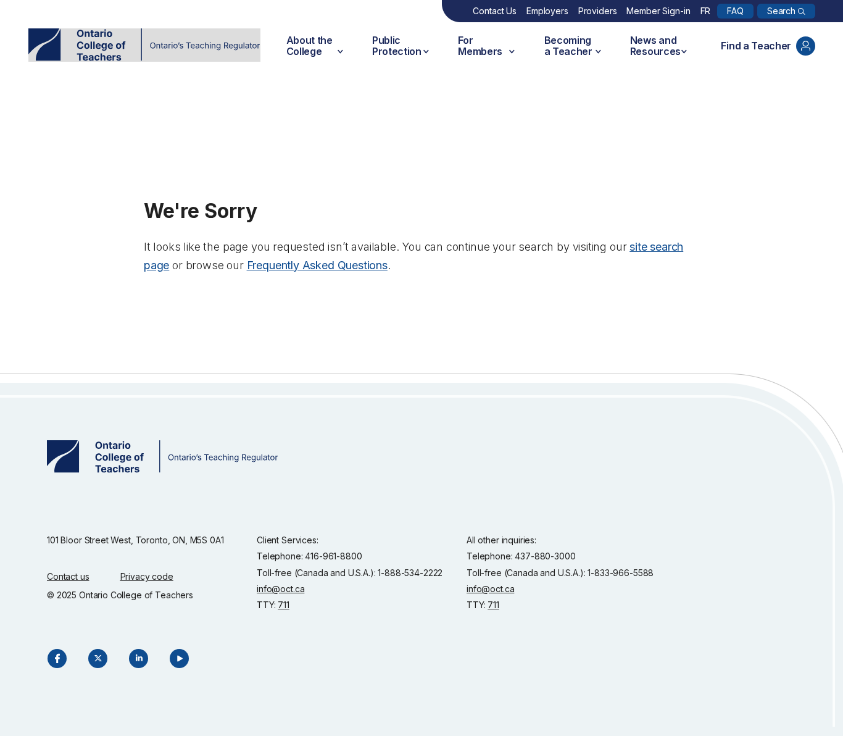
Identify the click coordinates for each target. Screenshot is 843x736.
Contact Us (495, 11)
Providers (597, 11)
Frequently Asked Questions (317, 265)
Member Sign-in (658, 11)
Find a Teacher (756, 46)
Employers (547, 11)
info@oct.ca (280, 588)
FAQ (735, 11)
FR (705, 11)
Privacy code (146, 576)
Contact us (68, 576)
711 (283, 605)
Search (781, 11)
